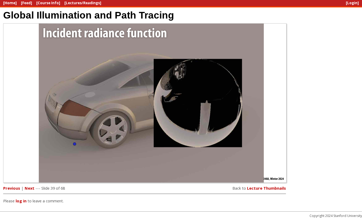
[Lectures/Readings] (82, 3)
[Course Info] (48, 3)
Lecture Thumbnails (266, 188)
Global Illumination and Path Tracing (88, 15)
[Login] (352, 3)
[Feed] (26, 3)
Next (29, 188)
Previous (11, 188)
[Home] (10, 3)
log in (21, 200)
